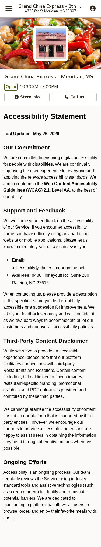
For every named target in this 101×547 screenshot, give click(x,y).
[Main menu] (8, 8)
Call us (76, 97)
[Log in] (93, 8)
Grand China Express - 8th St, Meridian (50, 6)
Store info (29, 97)
